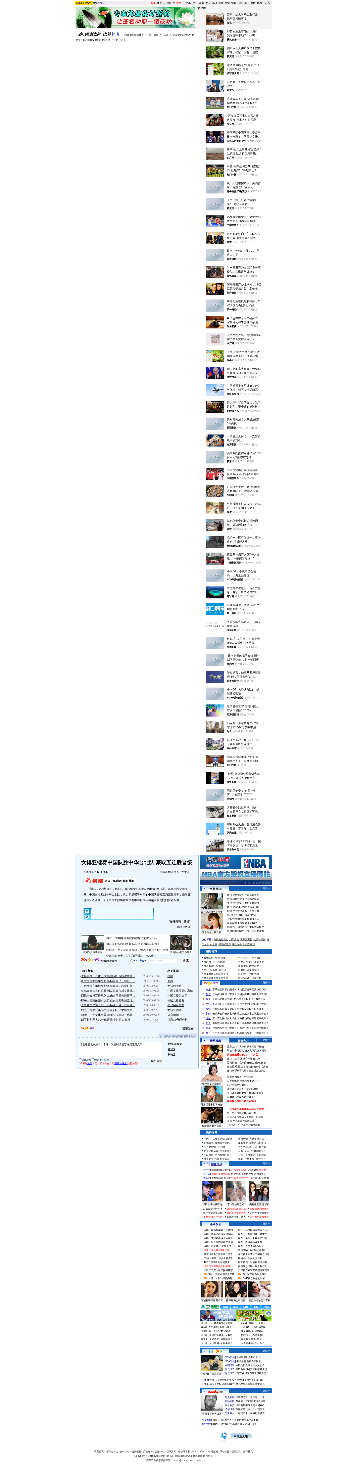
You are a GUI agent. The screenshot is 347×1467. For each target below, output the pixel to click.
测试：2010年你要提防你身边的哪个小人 (131, 938)
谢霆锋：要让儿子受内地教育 (242, 1089)
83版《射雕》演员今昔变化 (218, 1258)
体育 (159, 3)
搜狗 (259, 3)
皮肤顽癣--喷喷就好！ (249, 966)
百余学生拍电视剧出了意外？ (252, 1004)
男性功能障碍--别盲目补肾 (252, 1146)
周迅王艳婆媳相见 (236, 1212)
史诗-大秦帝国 (234, 1058)
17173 (266, 3)
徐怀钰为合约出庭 (235, 1300)
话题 (208, 1018)
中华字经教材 (175, 1005)
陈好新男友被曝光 (259, 1217)
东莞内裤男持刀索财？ (224, 1028)
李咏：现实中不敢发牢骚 (221, 1274)
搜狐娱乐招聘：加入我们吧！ (253, 1266)
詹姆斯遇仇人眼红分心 (248, 1357)
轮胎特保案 (259, 939)
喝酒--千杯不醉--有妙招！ (251, 1158)
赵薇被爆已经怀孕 (212, 1208)
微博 (227, 3)
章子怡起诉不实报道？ (224, 989)
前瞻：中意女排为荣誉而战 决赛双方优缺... (108, 1014)
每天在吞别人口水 (211, 1413)
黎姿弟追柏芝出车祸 (259, 1300)
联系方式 (171, 1451)
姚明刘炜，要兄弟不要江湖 (249, 931)
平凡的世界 (247, 1174)
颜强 (229, 894)
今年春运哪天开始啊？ (224, 1033)
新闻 (153, 3)
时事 (208, 1028)
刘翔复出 (234, 939)
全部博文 (248, 1451)
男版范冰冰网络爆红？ (224, 1023)
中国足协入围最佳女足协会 (250, 1365)
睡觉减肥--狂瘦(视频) (215, 958)
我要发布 (188, 1028)
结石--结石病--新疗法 (215, 970)
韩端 (229, 911)
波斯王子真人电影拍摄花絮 (218, 1270)
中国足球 (230, 1365)
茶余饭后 (215, 1224)
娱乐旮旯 (230, 1405)
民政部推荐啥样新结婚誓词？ (252, 1023)
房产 (195, 3)
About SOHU (199, 1451)
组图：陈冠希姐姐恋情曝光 (218, 1238)
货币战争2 (259, 1174)
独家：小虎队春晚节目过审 (252, 1230)
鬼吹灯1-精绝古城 (221, 1174)
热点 (208, 1023)
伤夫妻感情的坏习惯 (215, 1146)
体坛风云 (230, 1369)
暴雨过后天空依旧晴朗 (244, 1424)
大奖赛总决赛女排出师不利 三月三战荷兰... (108, 1005)
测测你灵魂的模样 (92, 952)
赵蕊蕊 (230, 923)
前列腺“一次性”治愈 (248, 974)
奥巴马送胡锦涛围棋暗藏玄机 (251, 1369)
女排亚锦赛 (174, 1010)
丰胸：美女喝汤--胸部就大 (252, 1154)
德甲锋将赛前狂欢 (211, 1373)
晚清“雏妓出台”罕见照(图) (251, 1250)
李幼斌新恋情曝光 (259, 1208)
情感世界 (230, 1409)
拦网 (170, 976)
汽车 (188, 3)
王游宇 (230, 919)
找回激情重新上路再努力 (246, 911)
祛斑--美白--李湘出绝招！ (251, 1150)
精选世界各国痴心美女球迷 (250, 1384)
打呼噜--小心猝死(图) (215, 962)
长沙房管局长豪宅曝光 (224, 1013)
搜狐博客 (215, 888)
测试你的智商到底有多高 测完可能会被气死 (133, 944)
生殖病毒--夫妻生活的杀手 (252, 1138)
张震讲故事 (252, 1169)
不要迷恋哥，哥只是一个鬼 (250, 1397)
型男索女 (230, 1413)
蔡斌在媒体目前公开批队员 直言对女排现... (108, 990)
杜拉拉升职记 (238, 1169)
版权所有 (208, 1456)
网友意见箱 (241, 1436)
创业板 (213, 944)
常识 (208, 1008)
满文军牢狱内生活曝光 (254, 1274)
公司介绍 (213, 1451)
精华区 (171, 1049)
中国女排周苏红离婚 (180, 990)
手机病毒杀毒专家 (221, 1178)
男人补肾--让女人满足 (249, 958)
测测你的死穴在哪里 (181, 952)
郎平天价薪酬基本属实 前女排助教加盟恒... (108, 1000)
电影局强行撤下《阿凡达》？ (252, 1033)
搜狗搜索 (90, 960)
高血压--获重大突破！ (249, 970)
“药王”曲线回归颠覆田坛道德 (251, 1373)
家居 (201, 3)
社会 (208, 1033)
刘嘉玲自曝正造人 (236, 1217)
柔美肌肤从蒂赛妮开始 (216, 974)
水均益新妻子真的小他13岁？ (253, 989)
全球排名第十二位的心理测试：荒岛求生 (131, 955)
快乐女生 (237, 944)
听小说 (206, 1174)
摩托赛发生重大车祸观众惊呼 (253, 1254)
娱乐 (169, 3)
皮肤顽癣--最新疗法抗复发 (252, 1142)
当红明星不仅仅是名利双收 (250, 1405)
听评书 (206, 1169)
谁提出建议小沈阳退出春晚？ (252, 1013)
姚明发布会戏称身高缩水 (246, 903)
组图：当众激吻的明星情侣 (218, 1242)
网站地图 (225, 1451)
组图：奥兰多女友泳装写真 (252, 1238)
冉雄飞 (230, 927)
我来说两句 (166, 872)
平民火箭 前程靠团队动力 (249, 1361)
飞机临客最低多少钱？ (224, 1008)
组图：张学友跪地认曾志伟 (252, 1234)
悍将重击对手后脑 (211, 1126)
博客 (233, 3)
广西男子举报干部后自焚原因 (249, 999)
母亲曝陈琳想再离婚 (211, 1104)
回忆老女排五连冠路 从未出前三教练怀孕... (108, 995)
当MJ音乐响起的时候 (253, 1278)
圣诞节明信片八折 (212, 1217)
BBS (240, 3)
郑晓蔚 (230, 915)
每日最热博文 (221, 939)
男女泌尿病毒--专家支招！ (218, 1150)
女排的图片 (174, 986)
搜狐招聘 (136, 1451)
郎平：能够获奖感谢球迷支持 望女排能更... (108, 1010)
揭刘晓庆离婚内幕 (236, 1208)
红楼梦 (262, 1169)
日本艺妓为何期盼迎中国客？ (252, 1028)
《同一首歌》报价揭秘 (220, 1278)
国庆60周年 (224, 944)
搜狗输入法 (112, 1451)
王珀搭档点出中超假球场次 (249, 927)
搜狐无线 (216, 1164)
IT (184, 3)
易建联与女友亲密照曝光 (240, 1097)
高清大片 (243, 1040)
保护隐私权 (184, 1451)
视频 (214, 3)
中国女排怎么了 (177, 995)
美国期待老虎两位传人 (247, 919)
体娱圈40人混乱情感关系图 (221, 1380)
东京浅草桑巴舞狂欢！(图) (218, 1254)
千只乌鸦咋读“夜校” (222, 999)
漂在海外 (206, 1420)
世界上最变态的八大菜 (154, 950)
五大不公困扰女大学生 (224, 1018)
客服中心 (159, 1451)
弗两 (170, 981)
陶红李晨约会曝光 (211, 1084)
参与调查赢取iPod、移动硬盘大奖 (245, 1093)
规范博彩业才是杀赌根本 (246, 894)
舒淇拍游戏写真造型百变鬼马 (253, 1270)
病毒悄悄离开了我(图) (246, 923)
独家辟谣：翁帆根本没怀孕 (252, 1262)
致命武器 (248, 1058)
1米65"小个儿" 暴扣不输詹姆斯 (243, 1125)
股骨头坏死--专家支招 (249, 978)
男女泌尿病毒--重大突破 (251, 962)
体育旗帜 (173, 1014)
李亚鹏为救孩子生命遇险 (240, 1076)
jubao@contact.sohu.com (187, 1460)
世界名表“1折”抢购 (214, 966)
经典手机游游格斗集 (242, 1178)
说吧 (246, 3)
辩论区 (171, 1054)
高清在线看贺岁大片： (239, 1054)
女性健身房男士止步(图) (250, 1380)
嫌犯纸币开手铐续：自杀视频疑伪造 (246, 1070)
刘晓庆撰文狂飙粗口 (238, 1085)
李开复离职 (246, 939)
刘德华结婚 (249, 944)
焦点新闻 (230, 1397)
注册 (89, 1063)
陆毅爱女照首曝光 (259, 1212)
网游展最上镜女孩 (211, 932)
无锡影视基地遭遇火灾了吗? (252, 994)
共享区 (206, 1178)
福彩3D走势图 (261, 1178)
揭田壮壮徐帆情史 (212, 1204)
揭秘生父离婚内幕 (259, 1204)
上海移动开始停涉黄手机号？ (252, 1018)
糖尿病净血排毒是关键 (216, 978)
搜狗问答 (211, 983)
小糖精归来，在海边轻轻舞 (250, 1413)
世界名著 (236, 1174)
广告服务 (148, 1451)
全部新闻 (236, 1451)
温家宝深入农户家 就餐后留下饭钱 (245, 1046)
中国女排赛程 (175, 1000)
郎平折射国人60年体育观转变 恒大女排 (105, 1019)
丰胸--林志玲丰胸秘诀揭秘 (218, 1138)
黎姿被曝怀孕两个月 (212, 1300)
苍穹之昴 (211, 1063)
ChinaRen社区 (216, 1391)
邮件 (220, 3)
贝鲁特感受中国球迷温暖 (246, 899)
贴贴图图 (230, 1401)
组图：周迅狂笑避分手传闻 (218, 1230)
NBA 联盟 (230, 1357)
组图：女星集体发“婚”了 (251, 1246)
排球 (165, 35)
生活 (208, 1004)
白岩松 (230, 931)
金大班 (256, 1058)
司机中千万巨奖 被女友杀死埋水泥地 (246, 1050)
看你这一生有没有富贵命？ (123, 950)
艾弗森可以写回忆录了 (247, 915)
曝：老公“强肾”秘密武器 (217, 1158)
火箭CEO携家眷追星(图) (246, 907)
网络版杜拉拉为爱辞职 (250, 1258)
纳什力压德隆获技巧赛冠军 (241, 1113)
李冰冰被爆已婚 (235, 1204)
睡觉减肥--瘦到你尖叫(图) (217, 1142)
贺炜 (229, 899)
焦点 (208, 994)
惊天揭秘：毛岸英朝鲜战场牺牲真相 (246, 1062)
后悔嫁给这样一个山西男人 (250, 1409)
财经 (178, 3)
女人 (208, 3)
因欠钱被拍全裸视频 (211, 912)
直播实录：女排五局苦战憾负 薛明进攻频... (108, 976)
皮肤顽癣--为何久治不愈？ (218, 1154)
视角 (208, 999)
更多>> (266, 888)
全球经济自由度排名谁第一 (251, 1008)
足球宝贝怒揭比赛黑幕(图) (221, 1384)
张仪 (229, 903)
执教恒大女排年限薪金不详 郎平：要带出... (108, 981)
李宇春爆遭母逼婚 (212, 1212)
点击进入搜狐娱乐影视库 (217, 1266)
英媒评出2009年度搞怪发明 (250, 1401)
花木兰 (254, 1054)
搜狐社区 (215, 1351)
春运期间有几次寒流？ (224, 1004)
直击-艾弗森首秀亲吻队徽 (240, 1121)
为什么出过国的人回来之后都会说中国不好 (235, 1420)
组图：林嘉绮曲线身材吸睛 (218, 1234)
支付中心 (125, 1451)
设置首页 (99, 1451)
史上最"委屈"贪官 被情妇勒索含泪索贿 (247, 1066)
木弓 (229, 907)
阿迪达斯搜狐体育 (134, 35)
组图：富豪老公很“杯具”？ (218, 1246)
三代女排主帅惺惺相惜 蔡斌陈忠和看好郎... (108, 986)
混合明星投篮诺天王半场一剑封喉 (245, 1117)
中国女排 (120, 39)
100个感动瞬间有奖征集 (217, 1262)
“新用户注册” (121, 1063)
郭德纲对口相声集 (221, 1169)
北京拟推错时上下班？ (224, 994)
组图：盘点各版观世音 (250, 1242)
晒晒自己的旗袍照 (222, 1424)
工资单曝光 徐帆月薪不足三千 (243, 1081)
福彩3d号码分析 (177, 1019)
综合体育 (153, 35)
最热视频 (215, 1040)
